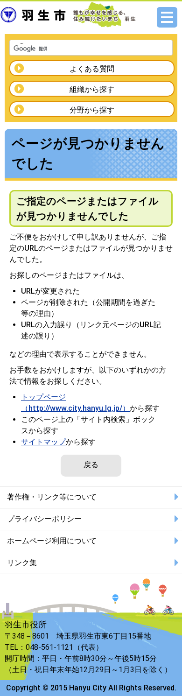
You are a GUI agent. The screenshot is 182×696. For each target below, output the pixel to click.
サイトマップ (43, 441)
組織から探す (92, 89)
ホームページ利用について (52, 540)
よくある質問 (92, 68)
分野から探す (92, 109)
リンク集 (22, 562)
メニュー (167, 17)
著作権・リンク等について (52, 496)
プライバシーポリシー (44, 518)
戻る (91, 464)
